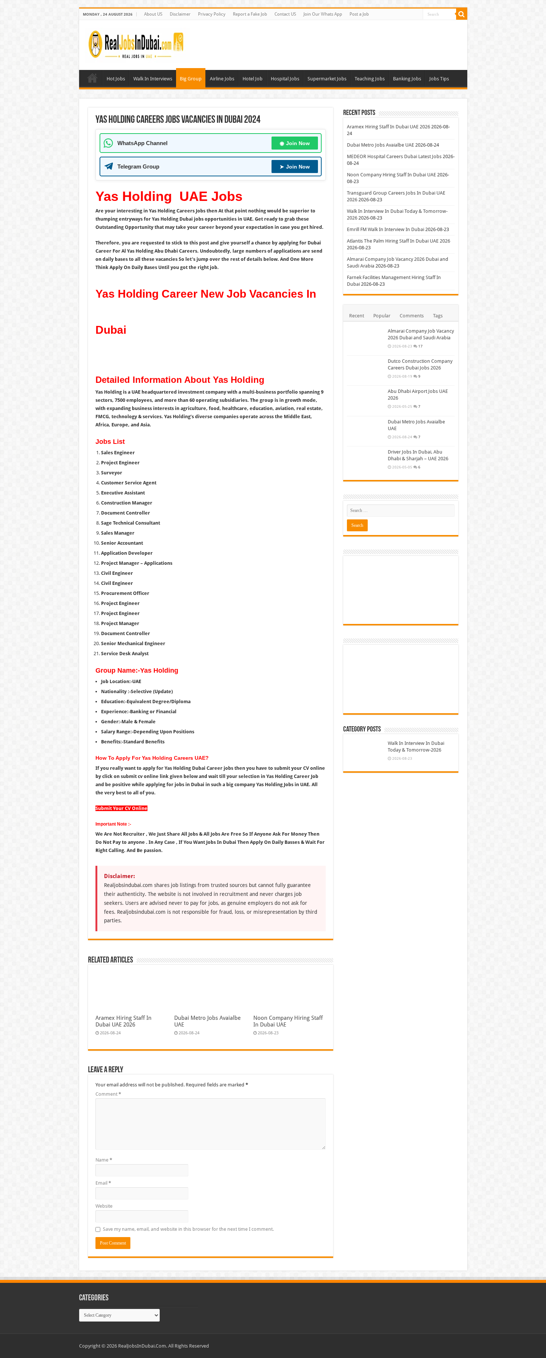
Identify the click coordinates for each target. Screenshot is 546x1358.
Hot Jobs (116, 78)
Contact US (285, 14)
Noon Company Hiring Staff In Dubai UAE (391, 174)
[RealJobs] (137, 43)
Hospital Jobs (285, 78)
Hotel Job (253, 78)
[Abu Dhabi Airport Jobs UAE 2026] (365, 400)
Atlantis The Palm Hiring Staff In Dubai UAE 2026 (398, 241)
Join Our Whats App (322, 14)
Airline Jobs (222, 78)
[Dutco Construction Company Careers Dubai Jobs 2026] (365, 370)
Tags (438, 315)
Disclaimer (180, 14)
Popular (381, 315)
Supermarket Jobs (327, 78)
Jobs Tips (439, 78)
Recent (356, 315)
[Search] (461, 14)
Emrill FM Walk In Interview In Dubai (385, 229)
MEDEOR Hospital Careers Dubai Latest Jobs (394, 156)
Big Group (191, 78)
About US (153, 14)
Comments (412, 315)
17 (420, 346)
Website (104, 1206)
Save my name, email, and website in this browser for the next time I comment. (188, 1229)
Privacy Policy (211, 14)
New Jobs (92, 78)
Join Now (295, 143)
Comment (108, 1094)
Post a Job (359, 14)
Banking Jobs (407, 78)
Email (103, 1183)
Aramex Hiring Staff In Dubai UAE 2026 (123, 1021)
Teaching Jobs (370, 78)
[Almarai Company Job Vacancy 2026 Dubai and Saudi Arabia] (365, 340)
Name (103, 1160)
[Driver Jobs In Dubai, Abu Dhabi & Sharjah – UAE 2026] (365, 461)
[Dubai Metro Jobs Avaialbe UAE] (365, 431)
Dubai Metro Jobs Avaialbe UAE (380, 145)
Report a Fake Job (250, 14)
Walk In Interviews (152, 78)
